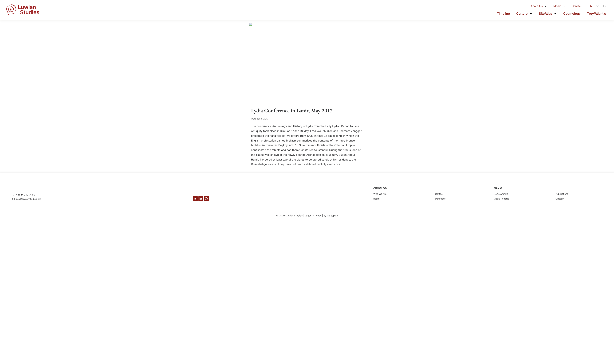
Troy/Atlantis (596, 13)
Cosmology (572, 13)
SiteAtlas (545, 13)
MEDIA (498, 187)
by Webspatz (330, 215)
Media (557, 6)
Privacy (317, 215)
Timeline (503, 13)
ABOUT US (380, 187)
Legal (308, 215)
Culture (522, 13)
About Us (537, 6)
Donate (576, 6)
